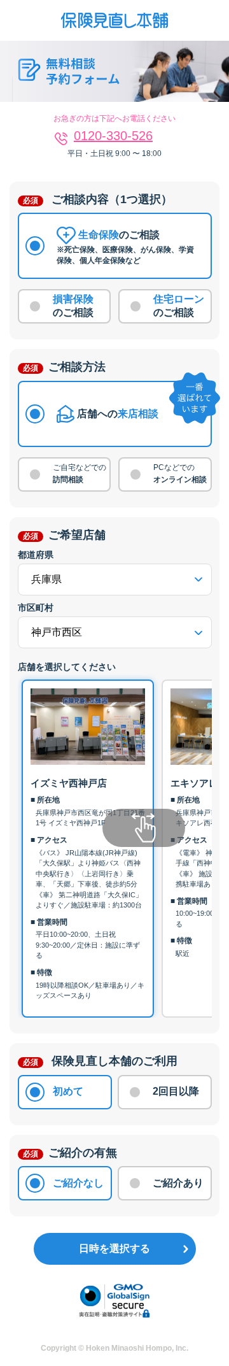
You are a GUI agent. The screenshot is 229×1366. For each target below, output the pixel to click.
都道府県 (35, 555)
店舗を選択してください (67, 667)
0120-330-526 (113, 136)
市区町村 (35, 607)
